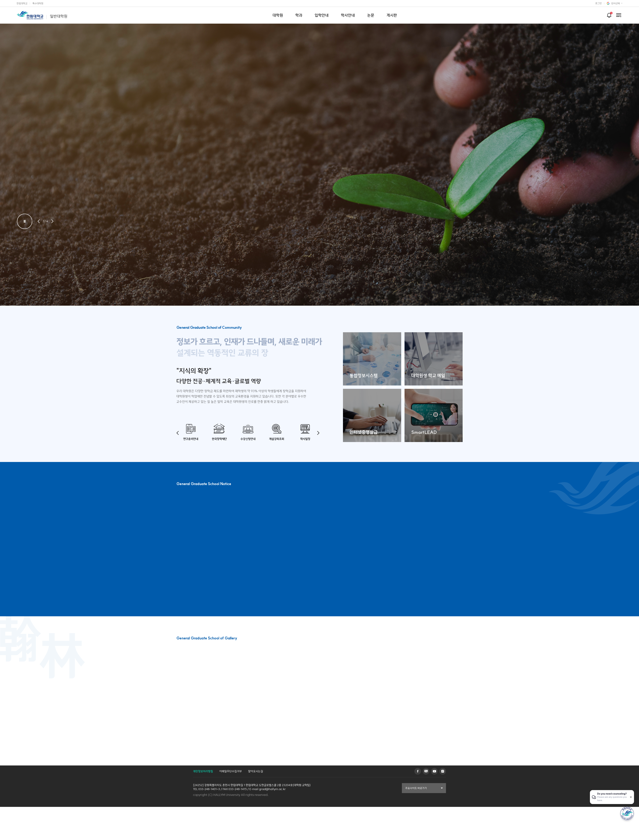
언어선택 (615, 3)
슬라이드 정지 (24, 221)
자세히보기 (43, 150)
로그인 (598, 3)
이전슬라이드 (275, 661)
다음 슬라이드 (318, 433)
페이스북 (417, 771)
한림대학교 (22, 3)
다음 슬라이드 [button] (52, 221)
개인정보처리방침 (203, 771)
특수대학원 (37, 3)
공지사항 (185, 505)
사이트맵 (618, 15)
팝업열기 (608, 14)
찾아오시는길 (255, 771)
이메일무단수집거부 (230, 771)
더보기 (458, 513)
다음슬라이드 (285, 661)
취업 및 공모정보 (214, 505)
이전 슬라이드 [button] (38, 221)
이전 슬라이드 (177, 433)
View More (295, 661)
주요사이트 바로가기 (416, 788)
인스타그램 (442, 771)
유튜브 (434, 771)
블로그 (426, 771)
